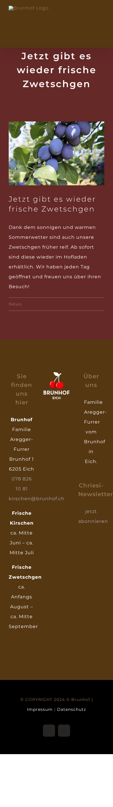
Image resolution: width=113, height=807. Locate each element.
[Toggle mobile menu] (101, 9)
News (15, 304)
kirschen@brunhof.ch (37, 498)
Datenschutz (71, 709)
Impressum (40, 709)
